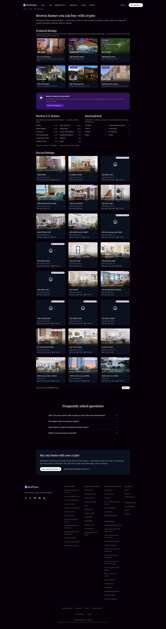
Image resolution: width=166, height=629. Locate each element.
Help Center (108, 587)
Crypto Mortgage (110, 545)
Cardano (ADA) (90, 513)
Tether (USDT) (89, 498)
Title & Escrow (109, 494)
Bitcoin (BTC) (89, 490)
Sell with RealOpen (111, 599)
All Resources (109, 583)
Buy (43, 5)
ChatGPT (127, 514)
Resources (73, 5)
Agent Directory (110, 580)
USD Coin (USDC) (90, 502)
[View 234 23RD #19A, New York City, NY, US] (83, 308)
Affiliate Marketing (111, 515)
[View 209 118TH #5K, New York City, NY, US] (50, 279)
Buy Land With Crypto (72, 542)
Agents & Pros (60, 5)
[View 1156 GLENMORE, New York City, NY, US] (50, 308)
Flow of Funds (69, 504)
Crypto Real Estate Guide (113, 525)
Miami (87, 608)
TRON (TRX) (88, 517)
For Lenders (108, 512)
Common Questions (71, 500)
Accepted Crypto (70, 538)
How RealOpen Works (72, 496)
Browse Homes (38, 9)
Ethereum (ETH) (90, 494)
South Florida (96, 608)
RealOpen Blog (110, 595)
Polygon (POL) (89, 525)
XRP (86, 505)
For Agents (108, 490)
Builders (107, 498)
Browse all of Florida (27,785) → (70, 145)
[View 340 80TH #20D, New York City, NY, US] (115, 308)
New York (79, 608)
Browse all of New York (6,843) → (47, 145)
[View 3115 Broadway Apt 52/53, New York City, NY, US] (115, 221)
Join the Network (110, 508)
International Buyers (71, 545)
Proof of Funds (70, 512)
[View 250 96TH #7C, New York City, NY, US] (115, 164)
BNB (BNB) (88, 521)
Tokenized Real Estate (112, 591)
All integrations (129, 506)
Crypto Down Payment (72, 508)
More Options (89, 529)
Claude (126, 510)
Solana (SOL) (89, 509)
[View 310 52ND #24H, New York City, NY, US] (50, 250)
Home (25, 9)
